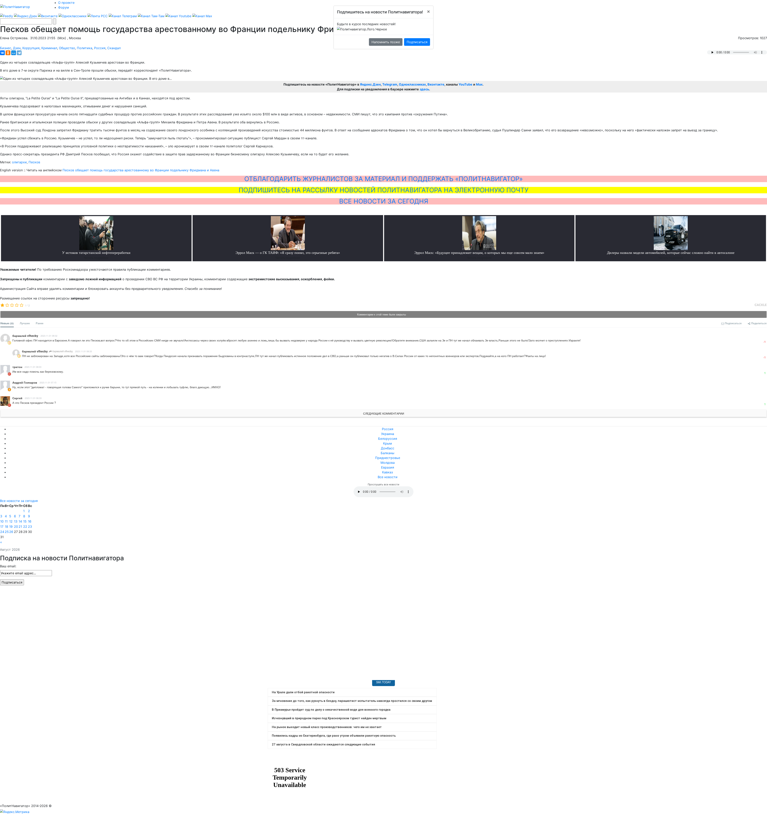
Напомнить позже (386, 42)
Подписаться (417, 42)
